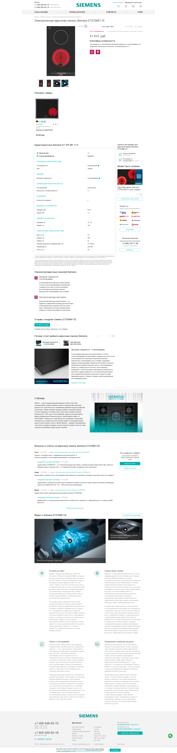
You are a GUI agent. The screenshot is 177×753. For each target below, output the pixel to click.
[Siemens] (89, 5)
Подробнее (130, 229)
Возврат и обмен (77, 736)
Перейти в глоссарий (78, 383)
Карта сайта (121, 744)
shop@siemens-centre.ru (127, 725)
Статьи (96, 729)
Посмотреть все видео (132, 515)
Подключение (76, 729)
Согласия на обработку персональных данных (89, 751)
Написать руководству (130, 733)
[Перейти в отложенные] (118, 6)
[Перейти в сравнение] (126, 6)
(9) (57, 124)
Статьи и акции (118, 2)
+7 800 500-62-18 (41, 7)
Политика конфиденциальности (81, 744)
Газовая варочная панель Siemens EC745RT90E (70, 490)
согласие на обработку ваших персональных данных (70, 750)
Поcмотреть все (130, 468)
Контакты (97, 740)
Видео (74, 740)
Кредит (74, 733)
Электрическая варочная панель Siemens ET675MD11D (72, 472)
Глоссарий (97, 733)
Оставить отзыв (42, 325)
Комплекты (111, 12)
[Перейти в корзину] (133, 6)
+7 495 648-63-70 (41, 5)
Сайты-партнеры (99, 738)
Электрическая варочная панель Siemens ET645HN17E (72, 452)
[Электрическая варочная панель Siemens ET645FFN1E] (47, 108)
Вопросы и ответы (100, 736)
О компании (97, 727)
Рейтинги (97, 731)
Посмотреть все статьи (130, 199)
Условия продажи (99, 744)
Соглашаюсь (115, 750)
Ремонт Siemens (77, 738)
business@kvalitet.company (129, 729)
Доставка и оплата (78, 727)
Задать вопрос (130, 463)
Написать (129, 250)
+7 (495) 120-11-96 (130, 243)
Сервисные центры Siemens (81, 731)
